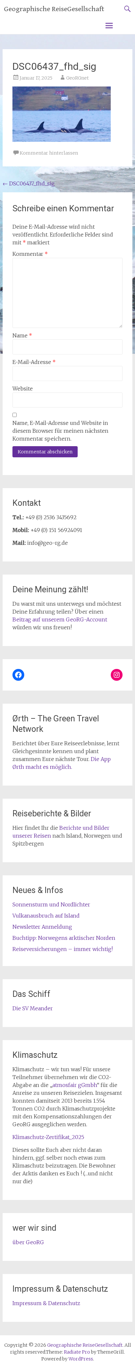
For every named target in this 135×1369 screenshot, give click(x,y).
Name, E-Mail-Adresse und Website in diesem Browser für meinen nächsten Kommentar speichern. (60, 431)
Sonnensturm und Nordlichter (51, 904)
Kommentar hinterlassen (49, 153)
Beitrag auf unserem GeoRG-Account (59, 619)
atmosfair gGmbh (74, 1085)
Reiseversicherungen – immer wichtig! (62, 949)
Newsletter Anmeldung (42, 926)
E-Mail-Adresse (34, 362)
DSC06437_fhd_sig (29, 183)
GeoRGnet (77, 78)
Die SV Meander (32, 1008)
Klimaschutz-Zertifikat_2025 (48, 1137)
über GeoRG (28, 1242)
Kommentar (30, 254)
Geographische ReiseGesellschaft (54, 9)
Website (22, 388)
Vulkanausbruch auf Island (46, 915)
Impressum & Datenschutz (46, 1303)
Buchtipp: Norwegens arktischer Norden (63, 938)
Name (22, 335)
